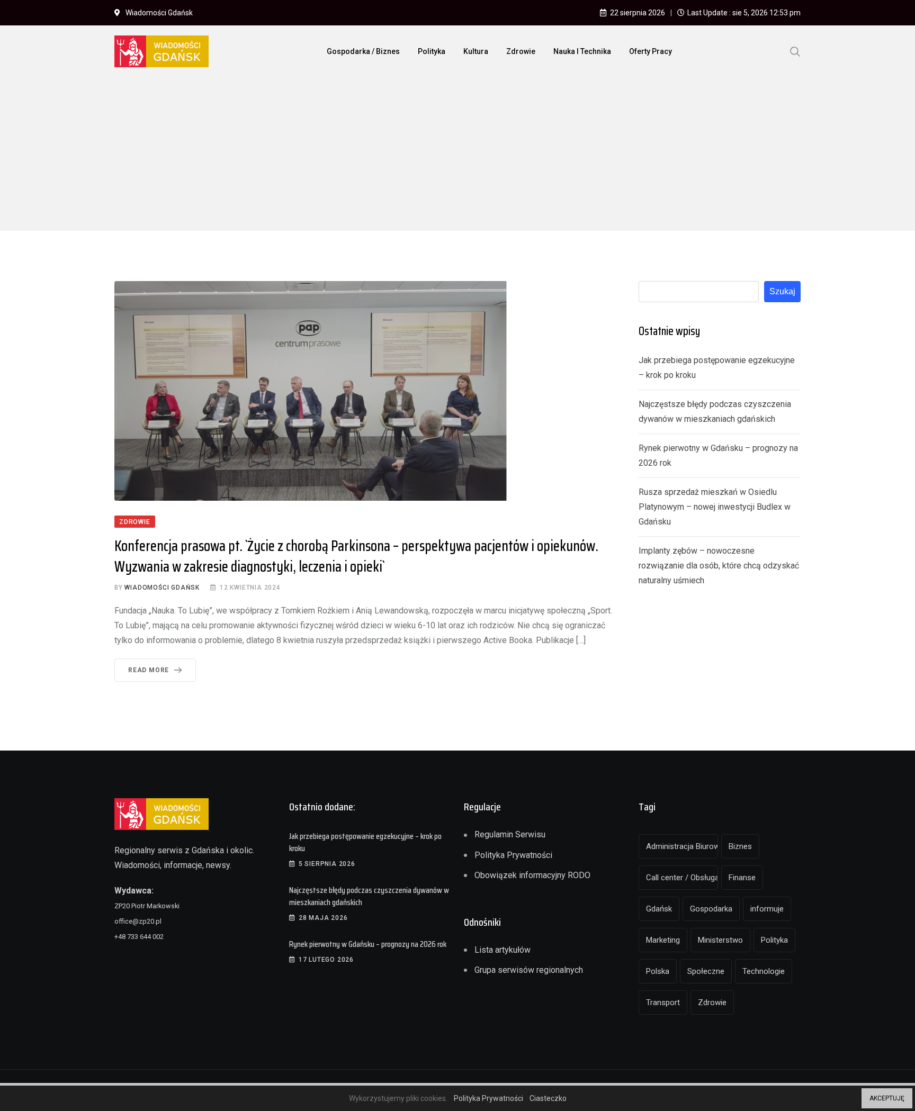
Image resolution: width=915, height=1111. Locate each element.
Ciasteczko (548, 1098)
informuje (767, 909)
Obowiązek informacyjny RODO (532, 875)
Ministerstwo (720, 940)
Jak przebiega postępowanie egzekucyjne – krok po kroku (365, 841)
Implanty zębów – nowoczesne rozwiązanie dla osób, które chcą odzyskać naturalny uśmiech (719, 565)
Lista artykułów (502, 950)
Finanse (742, 877)
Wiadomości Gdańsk (162, 587)
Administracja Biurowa (682, 846)
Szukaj (782, 291)
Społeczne (705, 971)
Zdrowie (520, 51)
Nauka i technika (582, 51)
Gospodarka (711, 909)
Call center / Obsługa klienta (682, 877)
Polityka (431, 51)
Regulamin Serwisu (509, 834)
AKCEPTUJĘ (886, 1098)
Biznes (740, 846)
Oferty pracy (650, 51)
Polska (657, 971)
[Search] (795, 50)
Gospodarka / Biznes (363, 51)
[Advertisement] (457, 157)
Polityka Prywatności (513, 855)
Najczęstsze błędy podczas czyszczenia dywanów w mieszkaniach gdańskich (369, 895)
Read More (148, 670)
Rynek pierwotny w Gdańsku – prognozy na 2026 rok (367, 944)
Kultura (475, 51)
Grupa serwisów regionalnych (528, 970)
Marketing (663, 940)
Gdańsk (659, 909)
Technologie (763, 971)
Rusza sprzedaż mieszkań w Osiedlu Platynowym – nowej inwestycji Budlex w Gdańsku (715, 507)
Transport (663, 1002)
